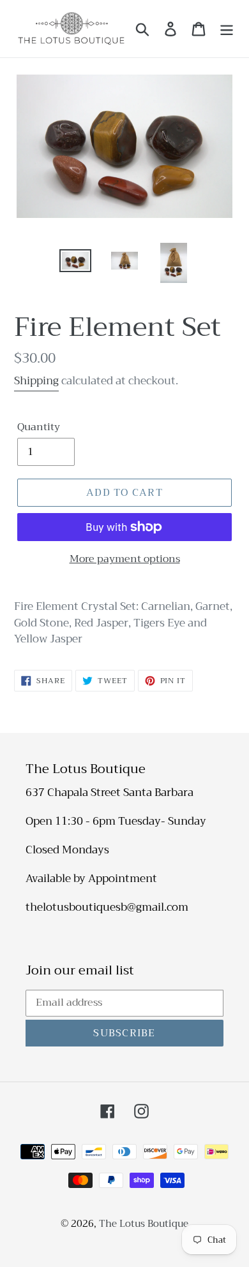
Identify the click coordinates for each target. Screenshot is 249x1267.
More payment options (125, 559)
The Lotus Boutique (143, 1223)
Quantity (38, 427)
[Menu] (227, 28)
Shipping (36, 381)
